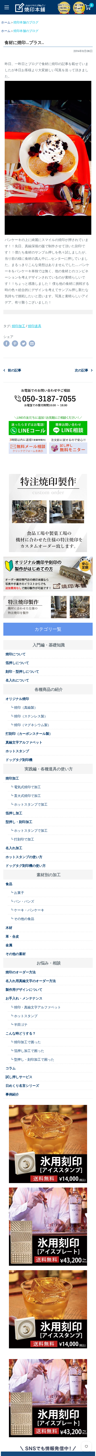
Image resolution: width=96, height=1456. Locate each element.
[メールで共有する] (32, 343)
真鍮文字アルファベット (24, 742)
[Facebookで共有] (6, 343)
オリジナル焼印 (17, 699)
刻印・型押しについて (22, 671)
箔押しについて (17, 663)
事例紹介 (12, 1094)
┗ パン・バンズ (22, 901)
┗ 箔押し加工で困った (27, 1051)
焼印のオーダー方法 (21, 972)
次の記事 (81, 370)
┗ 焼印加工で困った (25, 1042)
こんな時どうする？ (21, 1033)
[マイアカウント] (79, 7)
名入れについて (17, 680)
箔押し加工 (14, 813)
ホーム (5, 22)
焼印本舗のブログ (25, 22)
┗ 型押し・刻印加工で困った (32, 1059)
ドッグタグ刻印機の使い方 (26, 865)
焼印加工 (18, 326)
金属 (9, 945)
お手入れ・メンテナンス (24, 998)
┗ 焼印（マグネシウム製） (30, 725)
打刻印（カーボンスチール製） (29, 733)
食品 (9, 884)
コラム (11, 1068)
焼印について (16, 654)
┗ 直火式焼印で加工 (25, 796)
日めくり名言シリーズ (22, 1085)
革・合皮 (12, 936)
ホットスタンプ (17, 751)
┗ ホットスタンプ (24, 1016)
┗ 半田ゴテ (18, 1024)
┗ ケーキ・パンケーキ (27, 910)
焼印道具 (34, 326)
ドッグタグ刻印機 (19, 760)
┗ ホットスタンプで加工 (29, 804)
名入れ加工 (14, 848)
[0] (88, 7)
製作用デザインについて (24, 989)
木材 (9, 928)
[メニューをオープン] (6, 7)
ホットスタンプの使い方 (24, 857)
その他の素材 (16, 954)
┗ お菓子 (17, 892)
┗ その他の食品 (22, 919)
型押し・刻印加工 (19, 822)
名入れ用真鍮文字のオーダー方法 (31, 981)
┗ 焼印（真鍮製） (24, 707)
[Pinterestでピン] (15, 343)
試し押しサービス (19, 1077)
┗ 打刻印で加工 (22, 839)
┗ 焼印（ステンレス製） (29, 716)
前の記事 (14, 370)
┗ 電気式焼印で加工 (25, 787)
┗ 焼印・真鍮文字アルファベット (35, 1007)
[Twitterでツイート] (23, 343)
